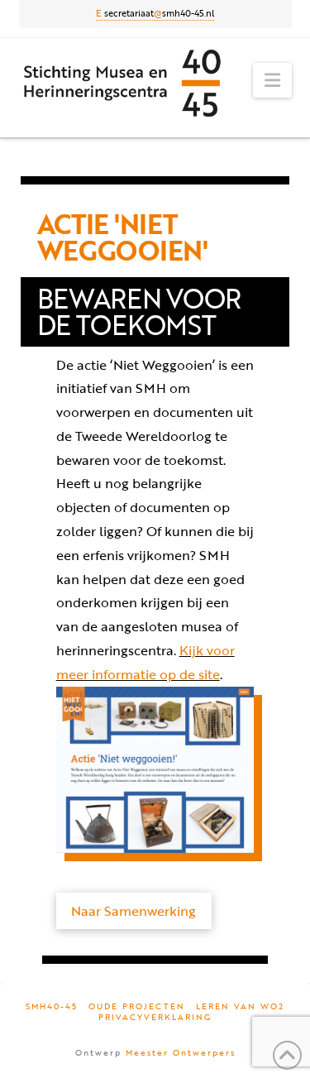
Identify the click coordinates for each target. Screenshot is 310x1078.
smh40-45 (52, 1006)
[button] (272, 80)
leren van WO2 (240, 1006)
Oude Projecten (136, 1006)
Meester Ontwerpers (181, 1053)
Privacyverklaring (155, 1017)
